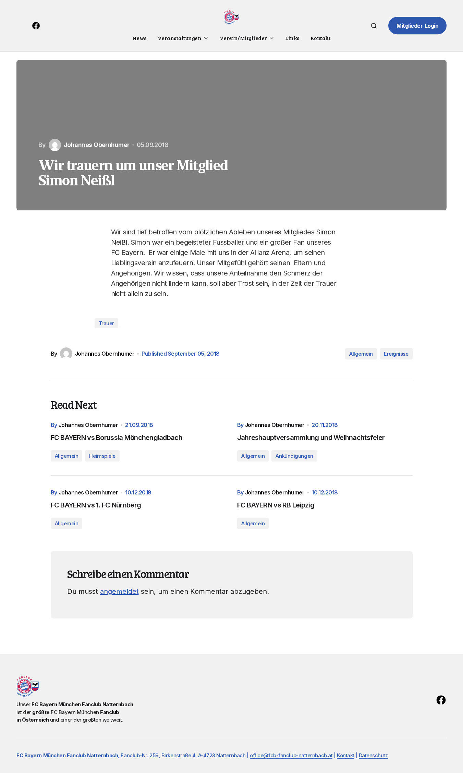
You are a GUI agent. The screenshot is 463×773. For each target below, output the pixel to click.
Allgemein (361, 354)
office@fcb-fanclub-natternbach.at (291, 755)
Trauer (106, 323)
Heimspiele (102, 456)
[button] (374, 26)
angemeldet (119, 591)
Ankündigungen (294, 456)
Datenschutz (373, 755)
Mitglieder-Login (417, 25)
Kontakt (345, 755)
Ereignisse (396, 354)
